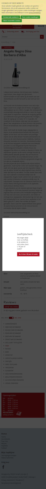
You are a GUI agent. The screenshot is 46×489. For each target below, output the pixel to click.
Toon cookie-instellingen (30, 17)
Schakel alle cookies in (11, 17)
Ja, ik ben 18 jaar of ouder (28, 254)
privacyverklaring (34, 13)
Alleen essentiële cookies (11, 20)
